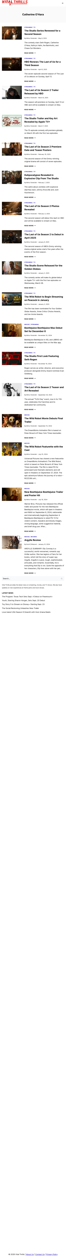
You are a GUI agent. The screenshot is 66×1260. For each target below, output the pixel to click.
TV (34, 27)
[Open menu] (62, 3)
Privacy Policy (52, 1254)
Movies (27, 324)
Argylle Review (32, 540)
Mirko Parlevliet (31, 38)
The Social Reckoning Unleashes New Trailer (20, 608)
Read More (30, 53)
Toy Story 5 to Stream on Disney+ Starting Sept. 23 (23, 604)
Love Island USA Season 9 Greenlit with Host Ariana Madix (26, 612)
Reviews (34, 536)
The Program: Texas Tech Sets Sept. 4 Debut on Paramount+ (27, 597)
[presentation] (12, 33)
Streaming (28, 27)
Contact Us (40, 1254)
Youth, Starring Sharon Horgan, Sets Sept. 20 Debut (23, 600)
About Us (30, 1254)
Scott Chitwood (31, 544)
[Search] (61, 578)
